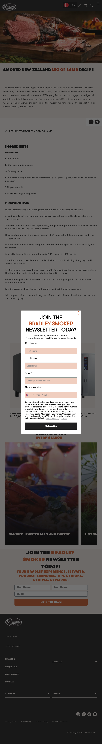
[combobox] (29, 395)
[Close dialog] (78, 313)
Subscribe (51, 426)
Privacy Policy (52, 419)
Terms (64, 419)
